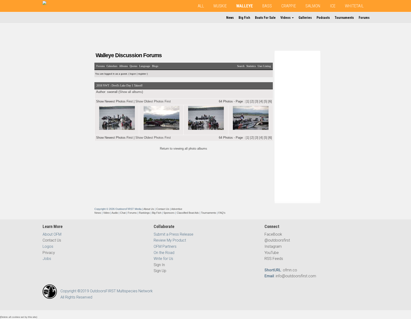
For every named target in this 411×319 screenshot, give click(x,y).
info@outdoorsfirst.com (296, 276)
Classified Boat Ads (188, 212)
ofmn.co (290, 270)
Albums (123, 66)
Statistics (251, 66)
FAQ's (221, 212)
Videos (285, 18)
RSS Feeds (273, 258)
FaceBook (273, 234)
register (142, 73)
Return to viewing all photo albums (183, 148)
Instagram (273, 246)
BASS (267, 5)
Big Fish (244, 18)
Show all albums (130, 92)
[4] (261, 101)
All (201, 5)
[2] (252, 101)
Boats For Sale (265, 18)
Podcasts (323, 18)
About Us (148, 209)
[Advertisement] (298, 126)
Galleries (305, 18)
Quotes (133, 66)
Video (106, 212)
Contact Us (162, 209)
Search (241, 66)
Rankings (144, 212)
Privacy (49, 252)
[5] (265, 101)
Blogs (155, 66)
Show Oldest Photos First (153, 101)
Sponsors (169, 212)
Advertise (176, 209)
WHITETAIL (354, 5)
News (230, 18)
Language (144, 66)
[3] (256, 101)
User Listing (264, 66)
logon (133, 73)
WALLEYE (244, 5)
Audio (115, 212)
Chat (123, 212)
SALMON (312, 5)
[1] (247, 101)
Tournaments (344, 18)
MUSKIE (220, 5)
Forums (364, 18)
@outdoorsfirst (277, 240)
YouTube (271, 252)
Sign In (159, 265)
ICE (332, 5)
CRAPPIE (288, 5)
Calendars (112, 66)
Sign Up (160, 270)
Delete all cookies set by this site (18, 317)
